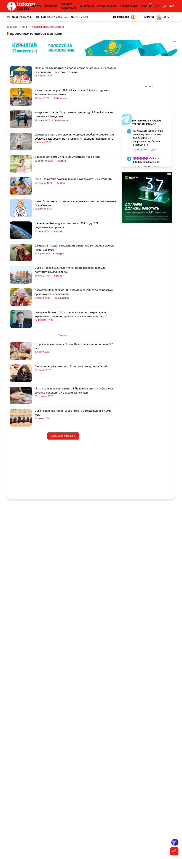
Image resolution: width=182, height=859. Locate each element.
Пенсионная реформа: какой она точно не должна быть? (71, 368)
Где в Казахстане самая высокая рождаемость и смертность (73, 181)
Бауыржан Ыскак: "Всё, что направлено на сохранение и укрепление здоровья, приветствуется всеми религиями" (71, 316)
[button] (159, 17)
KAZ (171, 6)
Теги (24, 26)
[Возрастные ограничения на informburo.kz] (150, 6)
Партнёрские (128, 6)
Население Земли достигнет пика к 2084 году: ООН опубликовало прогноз (67, 227)
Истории (51, 6)
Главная (12, 26)
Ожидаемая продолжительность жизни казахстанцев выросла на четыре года (74, 249)
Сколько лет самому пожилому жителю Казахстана (67, 158)
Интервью (87, 6)
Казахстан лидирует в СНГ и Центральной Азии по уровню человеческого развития (72, 94)
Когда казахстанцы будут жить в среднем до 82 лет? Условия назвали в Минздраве (74, 116)
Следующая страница (62, 436)
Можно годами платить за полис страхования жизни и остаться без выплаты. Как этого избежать (75, 71)
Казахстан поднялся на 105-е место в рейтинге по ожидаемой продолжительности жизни (74, 294)
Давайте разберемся (68, 6)
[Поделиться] (174, 851)
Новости (36, 6)
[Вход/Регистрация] (164, 6)
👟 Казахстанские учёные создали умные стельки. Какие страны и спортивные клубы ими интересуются (148, 137)
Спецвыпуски (106, 6)
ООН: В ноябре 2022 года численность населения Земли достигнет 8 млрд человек (70, 271)
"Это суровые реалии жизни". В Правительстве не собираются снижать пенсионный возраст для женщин (74, 392)
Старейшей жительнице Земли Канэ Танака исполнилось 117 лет (74, 348)
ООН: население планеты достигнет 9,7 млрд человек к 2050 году (73, 414)
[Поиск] (157, 6)
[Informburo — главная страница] (22, 6)
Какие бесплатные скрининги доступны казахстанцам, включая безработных (75, 205)
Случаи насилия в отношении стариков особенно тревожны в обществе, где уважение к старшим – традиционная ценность (74, 138)
